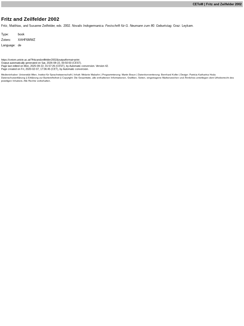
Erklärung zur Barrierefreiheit (43, 77)
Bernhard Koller (169, 74)
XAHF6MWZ (26, 40)
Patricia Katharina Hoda (202, 74)
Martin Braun (129, 74)
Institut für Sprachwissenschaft (55, 74)
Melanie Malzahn (90, 74)
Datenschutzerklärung (13, 77)
